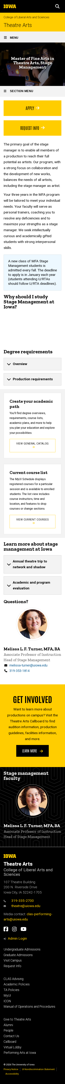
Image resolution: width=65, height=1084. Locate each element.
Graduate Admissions (18, 955)
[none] (32, 364)
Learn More (30, 750)
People (8, 1030)
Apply (30, 108)
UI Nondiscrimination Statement (38, 1069)
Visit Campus (13, 960)
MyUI (7, 995)
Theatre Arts (18, 25)
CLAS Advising (13, 979)
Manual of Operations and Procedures (29, 1006)
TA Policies (11, 990)
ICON (7, 1001)
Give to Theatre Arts (17, 1019)
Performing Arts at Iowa (20, 1053)
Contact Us (11, 1036)
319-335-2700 (22, 901)
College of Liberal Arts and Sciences (26, 17)
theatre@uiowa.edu (25, 906)
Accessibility (12, 1073)
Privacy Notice (11, 1069)
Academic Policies (17, 984)
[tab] (32, 364)
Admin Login (17, 938)
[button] (57, 6)
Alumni (8, 1025)
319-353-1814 (19, 671)
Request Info (29, 127)
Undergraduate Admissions (22, 949)
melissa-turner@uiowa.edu (28, 665)
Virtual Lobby (12, 1047)
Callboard (10, 1041)
